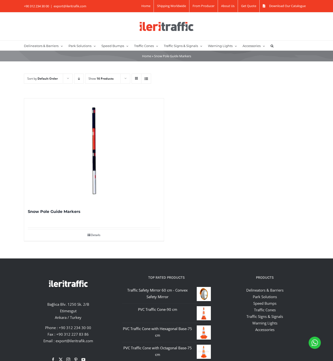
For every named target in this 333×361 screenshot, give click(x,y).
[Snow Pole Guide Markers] (94, 150)
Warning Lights (264, 323)
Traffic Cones (265, 309)
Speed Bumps (264, 303)
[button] (272, 45)
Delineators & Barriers (265, 290)
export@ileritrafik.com (70, 6)
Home (146, 56)
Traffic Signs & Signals (264, 316)
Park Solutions (265, 296)
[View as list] (146, 78)
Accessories (264, 329)
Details (95, 235)
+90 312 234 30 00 (75, 327)
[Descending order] (79, 79)
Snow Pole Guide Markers (54, 211)
